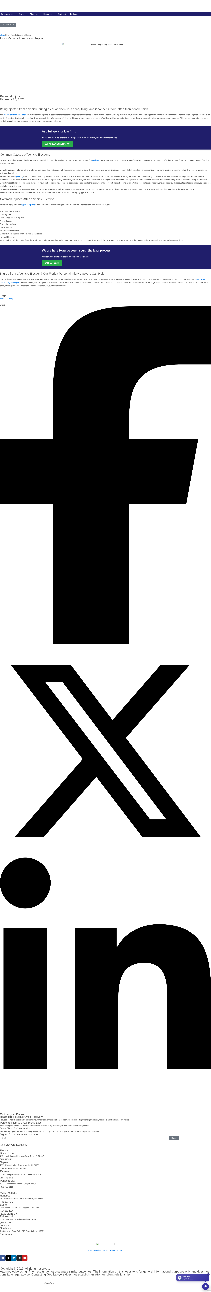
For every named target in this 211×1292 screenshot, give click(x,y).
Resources (47, 14)
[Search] (46, 1288)
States (21, 14)
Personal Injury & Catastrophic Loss (21, 1122)
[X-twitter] (8, 1258)
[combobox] (105, 1283)
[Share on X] (105, 856)
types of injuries (28, 204)
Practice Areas (7, 14)
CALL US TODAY (52, 263)
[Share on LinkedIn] (105, 1098)
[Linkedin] (13, 1258)
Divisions (74, 14)
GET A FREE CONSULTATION (57, 144)
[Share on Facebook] (105, 643)
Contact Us (62, 14)
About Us (34, 14)
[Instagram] (19, 1258)
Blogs (2, 35)
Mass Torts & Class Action (15, 1128)
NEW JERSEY (8, 1213)
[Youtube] (24, 1258)
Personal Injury (10, 96)
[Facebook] (2, 1258)
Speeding (19, 176)
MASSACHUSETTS (11, 1192)
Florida (4, 1150)
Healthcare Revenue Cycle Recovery (21, 1116)
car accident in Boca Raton (15, 114)
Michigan (5, 1225)
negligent (96, 160)
